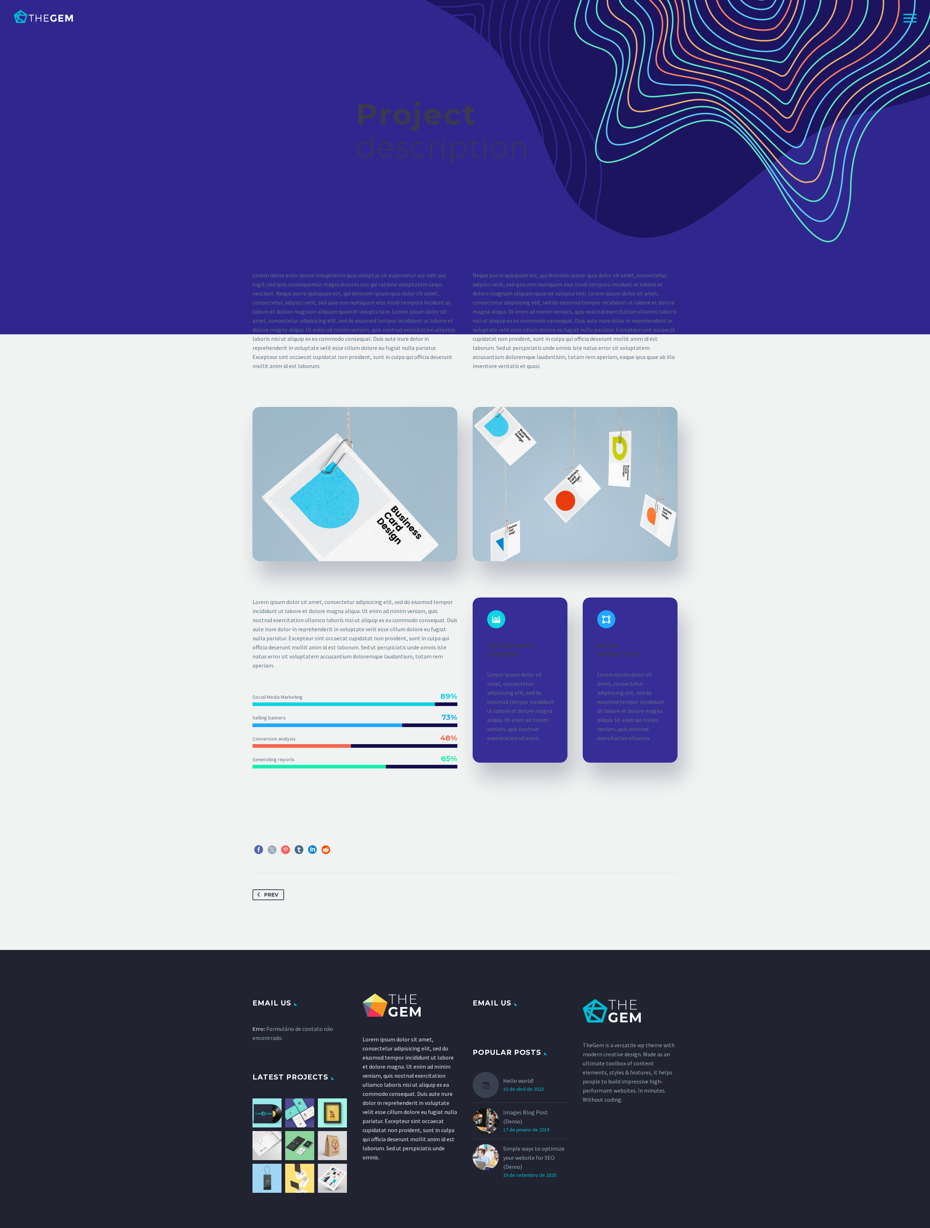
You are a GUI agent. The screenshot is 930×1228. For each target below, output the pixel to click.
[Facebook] (258, 849)
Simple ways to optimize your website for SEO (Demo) (534, 1157)
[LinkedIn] (312, 849)
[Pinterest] (285, 849)
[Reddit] (326, 849)
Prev (271, 895)
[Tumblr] (299, 849)
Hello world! (518, 1080)
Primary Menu (910, 18)
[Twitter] (272, 849)
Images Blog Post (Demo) (525, 1117)
